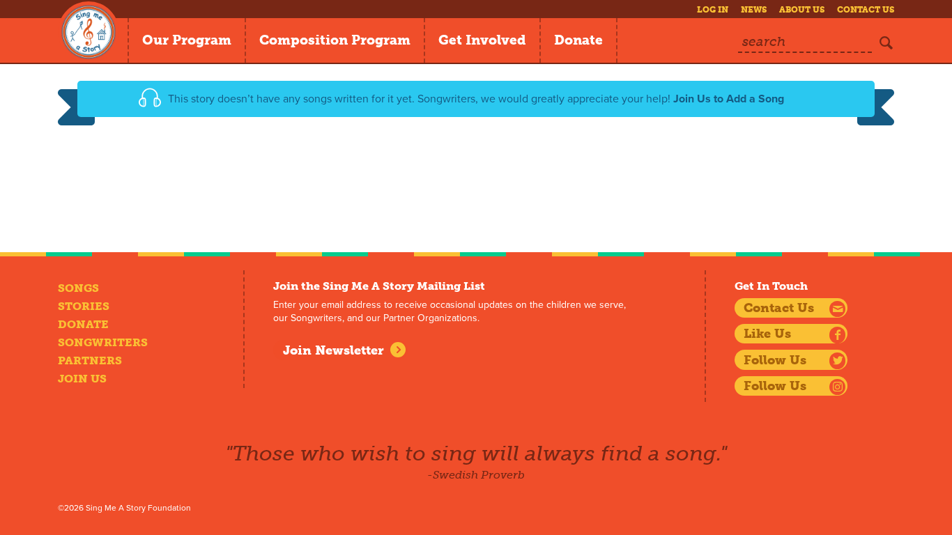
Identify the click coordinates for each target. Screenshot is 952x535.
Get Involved (482, 40)
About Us (801, 10)
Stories (83, 306)
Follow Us (775, 360)
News (754, 10)
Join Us (82, 378)
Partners (90, 360)
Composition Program (334, 40)
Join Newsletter (333, 350)
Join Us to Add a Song (728, 99)
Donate (578, 40)
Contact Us (865, 10)
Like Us (767, 333)
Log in (712, 10)
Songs (78, 288)
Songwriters (103, 342)
